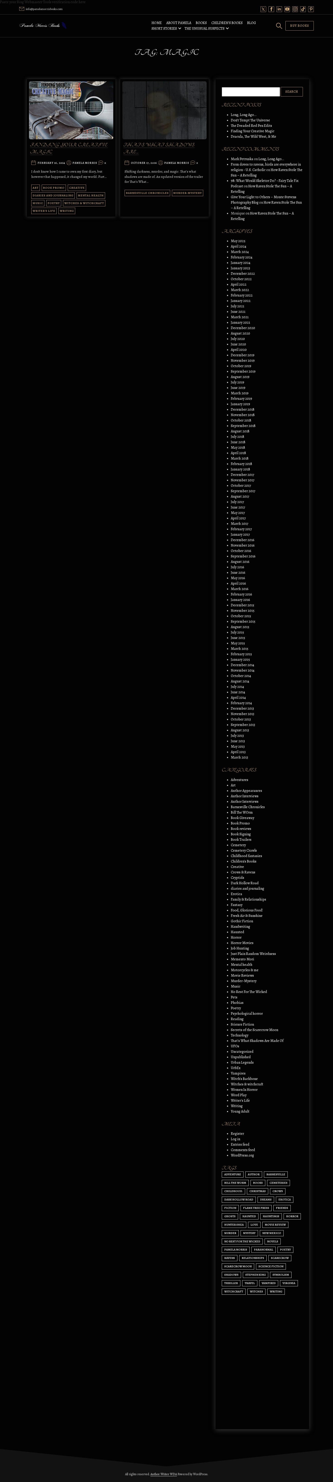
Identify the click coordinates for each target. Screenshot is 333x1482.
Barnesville (275, 1174)
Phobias (237, 1002)
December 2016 (242, 539)
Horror (236, 937)
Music (38, 203)
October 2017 (241, 485)
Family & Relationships (248, 899)
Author (254, 1174)
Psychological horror (247, 1013)
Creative (77, 188)
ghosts (230, 1216)
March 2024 (240, 251)
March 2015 (239, 648)
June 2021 (238, 311)
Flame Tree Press (256, 1208)
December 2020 (243, 327)
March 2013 (239, 757)
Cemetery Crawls (244, 850)
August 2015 (240, 626)
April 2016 (238, 583)
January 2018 (240, 469)
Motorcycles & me (244, 970)
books (258, 1183)
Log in (235, 1139)
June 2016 (238, 572)
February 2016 (241, 594)
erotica (284, 1199)
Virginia (288, 1283)
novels (272, 1241)
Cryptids (237, 877)
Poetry (54, 203)
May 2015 (238, 643)
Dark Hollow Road (245, 883)
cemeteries (278, 1183)
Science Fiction (242, 1024)
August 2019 (240, 376)
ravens (229, 1258)
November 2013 (242, 713)
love (254, 1225)
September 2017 (243, 491)
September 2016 (243, 556)
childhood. (233, 1191)
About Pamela (178, 22)
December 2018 (242, 409)
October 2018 (241, 420)
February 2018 (241, 463)
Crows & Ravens (243, 872)
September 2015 (243, 621)
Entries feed (240, 1144)
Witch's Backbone (244, 1078)
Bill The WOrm (242, 812)
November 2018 (243, 414)
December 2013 (242, 708)
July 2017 (237, 501)
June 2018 (238, 442)
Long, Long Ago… (243, 114)
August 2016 (240, 561)
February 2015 (241, 654)
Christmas (257, 1191)
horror (292, 1216)
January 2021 (240, 322)
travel (250, 1283)
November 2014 (242, 670)
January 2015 (240, 659)
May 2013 (238, 746)
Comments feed (243, 1149)
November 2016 (243, 545)
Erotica (236, 894)
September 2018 (243, 425)
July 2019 (237, 382)
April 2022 (238, 284)
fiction (230, 1208)
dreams (266, 1199)
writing (276, 1291)
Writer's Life (44, 211)
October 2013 (241, 719)
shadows (231, 1275)
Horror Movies (242, 942)
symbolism (281, 1275)
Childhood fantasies (246, 855)
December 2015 (242, 605)
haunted (249, 1216)
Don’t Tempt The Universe (250, 120)
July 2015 (237, 632)
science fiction (270, 1266)
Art (36, 188)
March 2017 (239, 523)
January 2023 (240, 268)
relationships (253, 1258)
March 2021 (240, 317)
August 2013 (240, 730)
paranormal (263, 1249)
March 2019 (240, 393)
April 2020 (239, 349)
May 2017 (238, 512)
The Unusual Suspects (204, 28)
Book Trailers (241, 839)
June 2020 (238, 344)
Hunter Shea (234, 1225)
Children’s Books (227, 22)
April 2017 (238, 518)
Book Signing (241, 834)
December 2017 (242, 474)
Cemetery (238, 845)
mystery (249, 1233)
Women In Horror (244, 1089)
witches (256, 1291)
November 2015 (242, 610)
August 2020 (240, 333)
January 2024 (240, 262)
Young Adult (240, 1111)
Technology (239, 1035)
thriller (231, 1283)
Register (237, 1133)
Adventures (239, 779)
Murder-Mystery (187, 193)
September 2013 (243, 724)
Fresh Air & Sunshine (247, 915)
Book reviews (241, 828)
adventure (232, 1174)
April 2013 (238, 751)
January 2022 (241, 300)
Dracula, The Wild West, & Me (253, 136)
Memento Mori (242, 959)
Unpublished (241, 1057)
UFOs (235, 1046)
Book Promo (54, 188)
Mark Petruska (242, 159)
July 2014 (237, 686)
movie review (275, 1225)
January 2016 (240, 599)
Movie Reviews (242, 975)
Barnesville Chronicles (147, 193)
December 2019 (242, 355)
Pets (234, 997)
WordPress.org (242, 1155)
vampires (269, 1283)
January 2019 (240, 404)
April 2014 (238, 697)
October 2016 (241, 550)
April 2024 (238, 246)
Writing (67, 211)
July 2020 (238, 338)
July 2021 (237, 306)
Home (157, 22)
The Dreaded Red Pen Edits (251, 125)
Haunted (237, 932)
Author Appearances (246, 790)
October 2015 (241, 616)
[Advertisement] (262, 1383)
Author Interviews (244, 796)
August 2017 (240, 496)
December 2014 (242, 665)
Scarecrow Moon (238, 1266)
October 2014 (241, 675)
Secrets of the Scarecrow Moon (254, 1029)
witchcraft (233, 1291)
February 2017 (241, 529)
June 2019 (238, 387)
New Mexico (271, 1233)
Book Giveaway (242, 817)
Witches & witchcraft (84, 203)
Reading (237, 1019)
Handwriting (240, 926)
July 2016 (237, 567)
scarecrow (280, 1258)
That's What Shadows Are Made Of (257, 1040)
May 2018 (238, 447)
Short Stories (164, 28)
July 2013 (237, 735)
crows (278, 1191)
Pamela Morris (84, 163)
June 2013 (238, 741)
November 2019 (243, 360)
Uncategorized (242, 1051)
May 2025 (238, 241)
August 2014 (240, 681)
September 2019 (243, 371)
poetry (285, 1249)
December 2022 (243, 273)
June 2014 (238, 692)
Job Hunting (240, 948)
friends (282, 1208)
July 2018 (237, 436)
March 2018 (240, 458)
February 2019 (241, 398)
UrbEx (236, 1067)
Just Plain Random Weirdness (253, 953)
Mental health (91, 195)
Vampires (238, 1073)
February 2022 (242, 295)
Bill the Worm (235, 1183)
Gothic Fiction (242, 921)
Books (201, 22)
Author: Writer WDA (163, 1474)
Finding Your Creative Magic (252, 131)
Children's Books (243, 861)
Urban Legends (242, 1062)
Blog (251, 22)
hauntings (271, 1216)
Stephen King (255, 1275)
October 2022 (241, 279)
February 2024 (241, 257)
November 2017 (242, 480)
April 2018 (238, 453)
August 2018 (240, 431)
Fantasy (236, 904)
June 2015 (238, 637)
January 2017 (240, 534)
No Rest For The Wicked (249, 991)
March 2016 (240, 588)
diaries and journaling (53, 195)
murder (230, 1233)
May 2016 (238, 578)
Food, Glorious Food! (247, 910)
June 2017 (238, 507)
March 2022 (240, 289)
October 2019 (241, 366)
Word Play (238, 1095)
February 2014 (241, 703)
